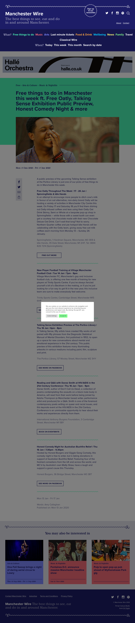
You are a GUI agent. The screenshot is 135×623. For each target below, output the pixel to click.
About (118, 23)
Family (120, 34)
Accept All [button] (63, 316)
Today (48, 45)
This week (60, 45)
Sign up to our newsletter (90, 11)
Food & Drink (84, 34)
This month (75, 45)
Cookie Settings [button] (52, 316)
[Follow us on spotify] (122, 13)
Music (39, 34)
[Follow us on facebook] (112, 13)
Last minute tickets (62, 34)
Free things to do (23, 34)
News (110, 34)
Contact (126, 23)
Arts (46, 34)
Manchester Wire (24, 14)
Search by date (92, 45)
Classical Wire (68, 40)
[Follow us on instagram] (117, 13)
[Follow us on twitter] (107, 13)
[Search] (128, 14)
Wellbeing (99, 34)
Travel (129, 34)
